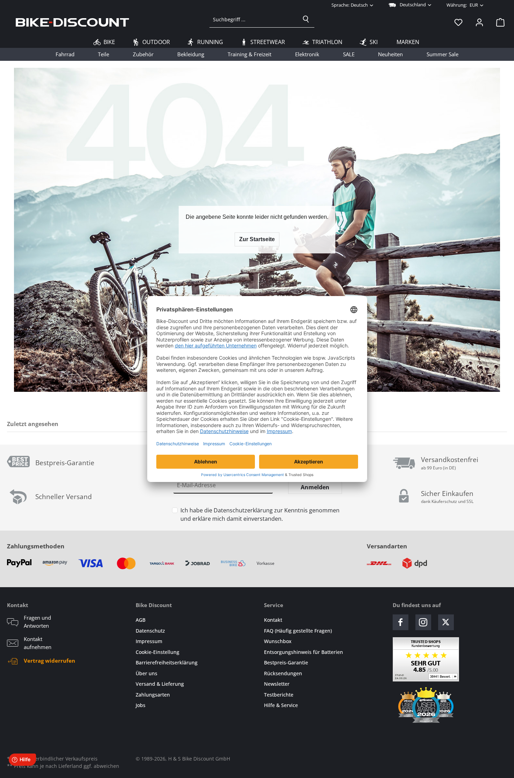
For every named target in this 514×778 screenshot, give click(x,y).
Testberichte (278, 694)
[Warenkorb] (498, 22)
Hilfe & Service (281, 705)
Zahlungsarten (153, 694)
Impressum (149, 641)
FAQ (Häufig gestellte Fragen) (298, 630)
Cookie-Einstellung (157, 652)
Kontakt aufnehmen (37, 642)
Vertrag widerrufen (49, 660)
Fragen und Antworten (37, 621)
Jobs (140, 705)
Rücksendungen (283, 673)
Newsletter (277, 683)
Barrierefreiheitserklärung (167, 662)
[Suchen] (306, 19)
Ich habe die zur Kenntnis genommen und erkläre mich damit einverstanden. (260, 514)
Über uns (146, 673)
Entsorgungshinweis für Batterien (303, 652)
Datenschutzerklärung (243, 510)
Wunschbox (278, 641)
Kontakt (273, 620)
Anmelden (315, 487)
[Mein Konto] (479, 22)
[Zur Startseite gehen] (72, 22)
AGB (140, 620)
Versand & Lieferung (160, 683)
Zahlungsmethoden (35, 546)
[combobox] (253, 19)
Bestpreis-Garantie (286, 662)
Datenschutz (150, 630)
